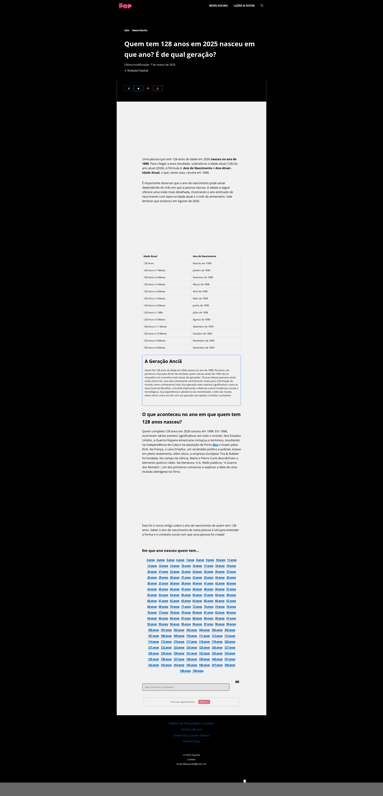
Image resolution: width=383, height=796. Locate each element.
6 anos (180, 560)
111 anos (204, 636)
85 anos (163, 618)
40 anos (197, 583)
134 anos (229, 653)
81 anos (208, 612)
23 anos (186, 572)
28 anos (152, 577)
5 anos (170, 560)
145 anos (191, 665)
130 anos (178, 653)
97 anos (208, 624)
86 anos (174, 618)
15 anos (186, 566)
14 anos (174, 566)
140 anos (217, 659)
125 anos (204, 647)
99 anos (231, 624)
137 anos (178, 659)
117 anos (191, 642)
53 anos (163, 595)
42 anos (220, 583)
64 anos (197, 601)
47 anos (186, 589)
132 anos (204, 653)
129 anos (166, 653)
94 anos (174, 624)
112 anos (217, 636)
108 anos (166, 636)
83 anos (231, 612)
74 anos (220, 607)
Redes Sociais (218, 5)
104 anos (204, 630)
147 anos (217, 665)
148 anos (229, 665)
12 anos (152, 566)
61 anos (163, 601)
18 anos (220, 566)
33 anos (208, 577)
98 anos (220, 624)
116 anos (178, 642)
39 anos (186, 583)
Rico (215, 445)
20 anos (152, 572)
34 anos (220, 577)
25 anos (208, 572)
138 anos (191, 659)
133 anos (217, 653)
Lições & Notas (244, 5)
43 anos (231, 583)
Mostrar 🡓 (204, 702)
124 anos (191, 647)
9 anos (210, 560)
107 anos (153, 636)
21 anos (163, 572)
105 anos (217, 630)
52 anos (152, 595)
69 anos (163, 607)
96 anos (197, 624)
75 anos (231, 607)
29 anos (163, 577)
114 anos (153, 642)
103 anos (191, 630)
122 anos (166, 647)
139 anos (204, 659)
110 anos (191, 636)
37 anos (163, 583)
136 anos (166, 659)
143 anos (166, 665)
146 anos (204, 665)
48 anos (197, 589)
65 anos (208, 601)
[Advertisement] (191, 130)
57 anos (208, 595)
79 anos (186, 612)
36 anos (152, 583)
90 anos (220, 618)
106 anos (229, 630)
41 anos (208, 583)
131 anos (191, 653)
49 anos (208, 589)
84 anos (152, 618)
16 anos (197, 566)
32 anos (197, 577)
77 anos (163, 612)
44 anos (152, 589)
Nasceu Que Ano (139, 30)
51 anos (231, 589)
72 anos (197, 607)
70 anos (174, 607)
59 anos (231, 595)
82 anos (220, 612)
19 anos (231, 566)
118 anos (204, 642)
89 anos (208, 618)
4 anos (160, 560)
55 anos (186, 595)
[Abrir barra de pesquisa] (262, 5)
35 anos (231, 577)
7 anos (190, 560)
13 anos (163, 566)
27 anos (231, 572)
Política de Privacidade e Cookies (191, 723)
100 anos (153, 630)
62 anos (174, 601)
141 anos (229, 659)
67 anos (231, 601)
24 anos (197, 572)
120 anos (229, 642)
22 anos (174, 572)
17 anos (208, 566)
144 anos (178, 665)
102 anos (178, 630)
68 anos (152, 607)
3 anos (151, 560)
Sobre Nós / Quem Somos (191, 735)
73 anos (208, 607)
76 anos (152, 612)
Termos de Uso (191, 729)
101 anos (166, 630)
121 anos (153, 647)
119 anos (217, 642)
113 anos (229, 636)
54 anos (174, 595)
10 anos (220, 560)
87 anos (186, 618)
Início (126, 30)
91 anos (231, 618)
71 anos (186, 607)
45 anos (163, 589)
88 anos (197, 618)
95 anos (186, 624)
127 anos (229, 647)
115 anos (166, 642)
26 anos (220, 572)
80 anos (197, 612)
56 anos (197, 595)
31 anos (186, 577)
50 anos (220, 589)
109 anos (178, 636)
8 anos (200, 560)
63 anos (186, 601)
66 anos (220, 601)
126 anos (217, 647)
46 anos (174, 589)
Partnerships (191, 741)
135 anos (153, 659)
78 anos (174, 612)
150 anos (197, 671)
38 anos (174, 583)
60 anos (152, 601)
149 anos (185, 671)
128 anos (153, 653)
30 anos (174, 577)
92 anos (152, 624)
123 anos (178, 647)
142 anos (153, 665)
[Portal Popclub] (125, 5)
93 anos (163, 624)
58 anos (220, 595)
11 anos (232, 560)
